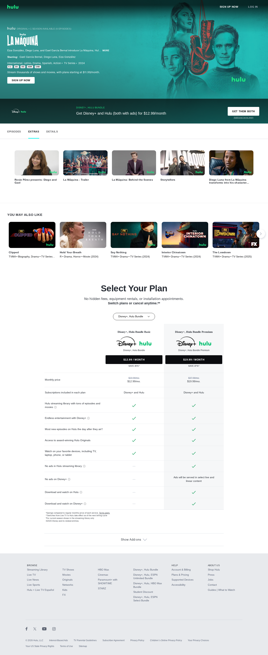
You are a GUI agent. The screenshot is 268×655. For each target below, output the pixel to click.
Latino (27, 63)
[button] (14, 130)
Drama (37, 63)
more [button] (105, 50)
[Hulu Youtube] (47, 629)
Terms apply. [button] (104, 513)
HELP (175, 565)
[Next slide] (260, 233)
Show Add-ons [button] (131, 539)
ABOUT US (214, 565)
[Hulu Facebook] (29, 629)
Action (57, 63)
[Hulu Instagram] (54, 629)
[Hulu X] (37, 629)
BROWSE (32, 565)
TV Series (69, 63)
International (14, 63)
